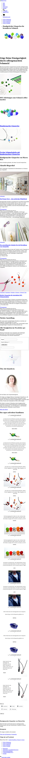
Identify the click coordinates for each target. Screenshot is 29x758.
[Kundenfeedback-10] (14, 641)
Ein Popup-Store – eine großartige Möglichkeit (13, 199)
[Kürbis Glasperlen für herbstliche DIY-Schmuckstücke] (14, 291)
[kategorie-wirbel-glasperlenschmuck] (10, 149)
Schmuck (17, 292)
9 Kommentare (3, 258)
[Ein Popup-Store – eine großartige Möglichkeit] (14, 195)
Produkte (13, 292)
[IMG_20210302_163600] (10, 94)
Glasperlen (2, 292)
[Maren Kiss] (3, 0)
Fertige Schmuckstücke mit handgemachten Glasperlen (10, 153)
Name (2, 339)
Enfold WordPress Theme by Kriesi (16, 739)
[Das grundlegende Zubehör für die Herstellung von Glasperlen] (14, 241)
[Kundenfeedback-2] (14, 450)
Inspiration (7, 292)
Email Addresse (5, 342)
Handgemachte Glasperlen (9, 126)
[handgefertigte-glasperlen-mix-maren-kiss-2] (10, 123)
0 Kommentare (3, 209)
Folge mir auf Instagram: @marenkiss (8, 734)
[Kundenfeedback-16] (14, 498)
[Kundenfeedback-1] (14, 546)
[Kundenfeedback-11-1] (14, 689)
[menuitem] (16, 3)
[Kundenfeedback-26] (14, 594)
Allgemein (2, 196)
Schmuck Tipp (23, 292)
